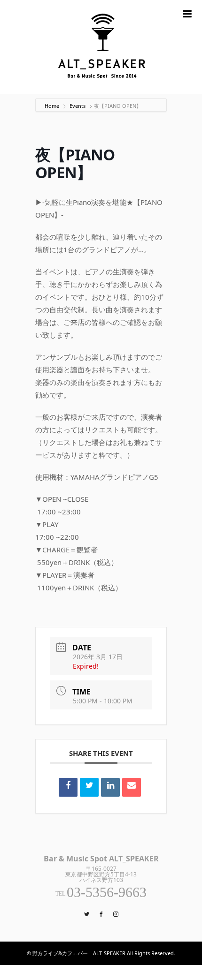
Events (77, 105)
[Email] (131, 787)
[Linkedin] (110, 787)
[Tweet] (89, 787)
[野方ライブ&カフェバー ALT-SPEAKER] (101, 47)
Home (53, 105)
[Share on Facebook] (68, 787)
